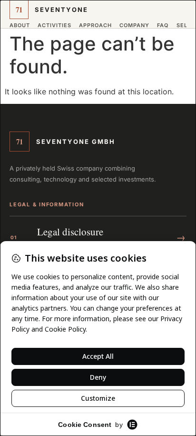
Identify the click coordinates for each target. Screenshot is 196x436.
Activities (54, 25)
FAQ (163, 25)
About (20, 25)
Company (134, 25)
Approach (95, 25)
